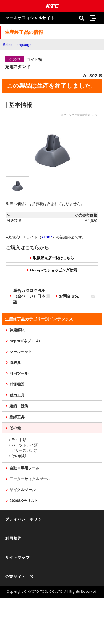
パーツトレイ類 (24, 445)
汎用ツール (19, 373)
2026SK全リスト (24, 500)
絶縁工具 (17, 417)
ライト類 (18, 440)
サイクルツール (23, 490)
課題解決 (17, 330)
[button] (93, 18)
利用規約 (13, 538)
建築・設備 (19, 406)
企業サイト (15, 577)
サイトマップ (17, 558)
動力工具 (17, 395)
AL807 (46, 237)
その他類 (18, 456)
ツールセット (21, 351)
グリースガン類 (24, 450)
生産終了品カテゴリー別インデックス (39, 319)
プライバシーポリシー (25, 519)
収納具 (15, 362)
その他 (15, 428)
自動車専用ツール (24, 468)
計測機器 (17, 384)
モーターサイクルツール (30, 479)
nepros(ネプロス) (25, 341)
